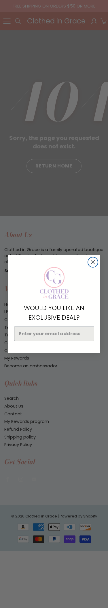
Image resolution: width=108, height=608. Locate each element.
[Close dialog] (93, 262)
